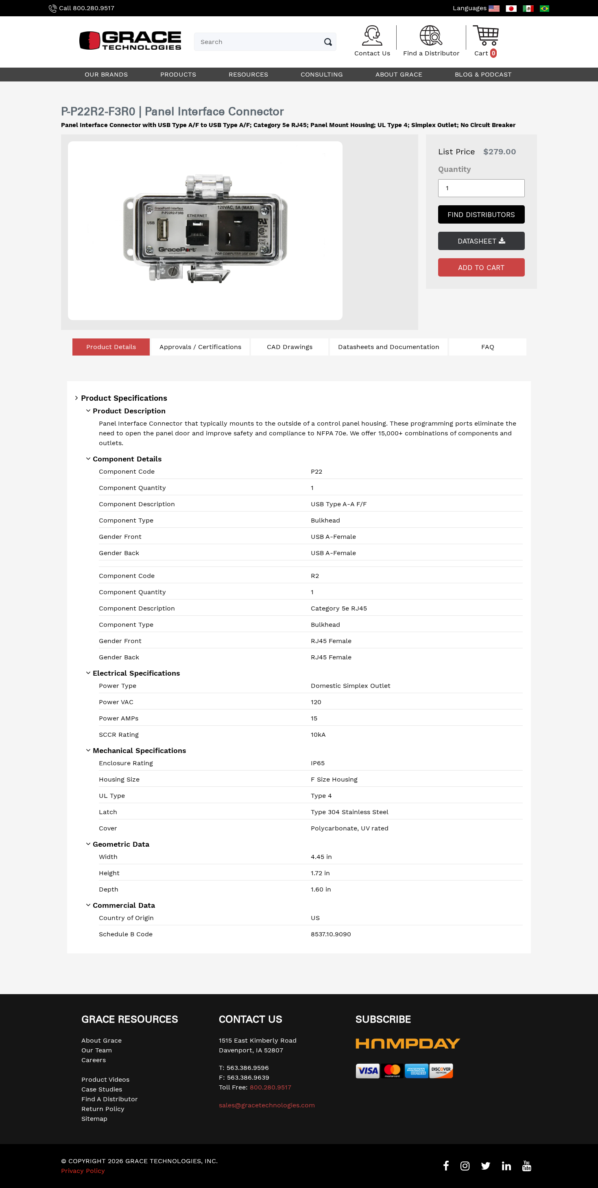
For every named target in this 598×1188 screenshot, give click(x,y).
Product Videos (105, 1079)
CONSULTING (323, 74)
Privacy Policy (83, 1171)
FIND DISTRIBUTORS (481, 215)
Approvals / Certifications (200, 347)
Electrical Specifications (136, 673)
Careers (93, 1060)
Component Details (127, 459)
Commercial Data (124, 905)
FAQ (487, 347)
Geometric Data (121, 844)
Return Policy (102, 1109)
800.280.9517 (93, 8)
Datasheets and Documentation (388, 347)
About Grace (101, 1040)
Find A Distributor (109, 1099)
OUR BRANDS (107, 74)
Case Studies (101, 1089)
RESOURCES (249, 74)
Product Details (111, 347)
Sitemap (94, 1118)
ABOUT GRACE (399, 74)
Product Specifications (124, 398)
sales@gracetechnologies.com (267, 1105)
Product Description (129, 410)
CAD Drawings (289, 347)
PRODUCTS (179, 74)
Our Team (96, 1050)
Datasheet (478, 241)
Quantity (454, 169)
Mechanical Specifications (139, 750)
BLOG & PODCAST (484, 74)
